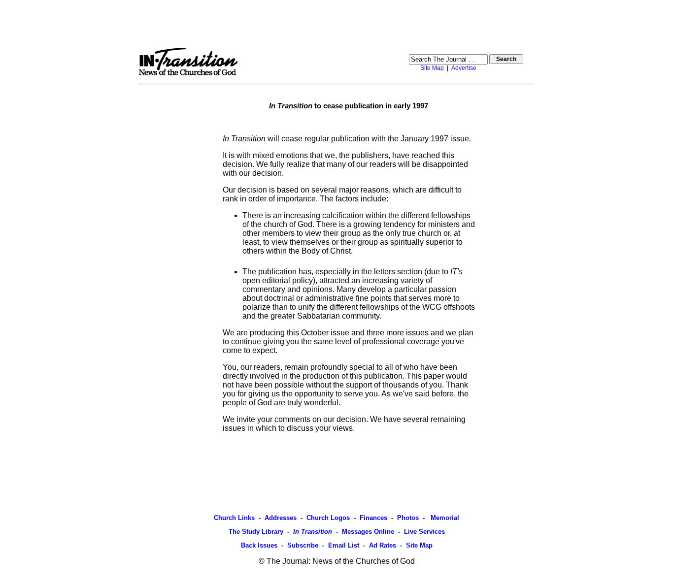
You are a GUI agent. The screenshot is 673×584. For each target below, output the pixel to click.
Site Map (432, 68)
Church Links (234, 517)
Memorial (444, 517)
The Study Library (256, 531)
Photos (408, 517)
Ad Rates (382, 545)
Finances (373, 517)
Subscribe (302, 545)
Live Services (424, 531)
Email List (343, 545)
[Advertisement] (336, 23)
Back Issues (259, 545)
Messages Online (368, 531)
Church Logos (328, 517)
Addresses (281, 517)
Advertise (463, 68)
